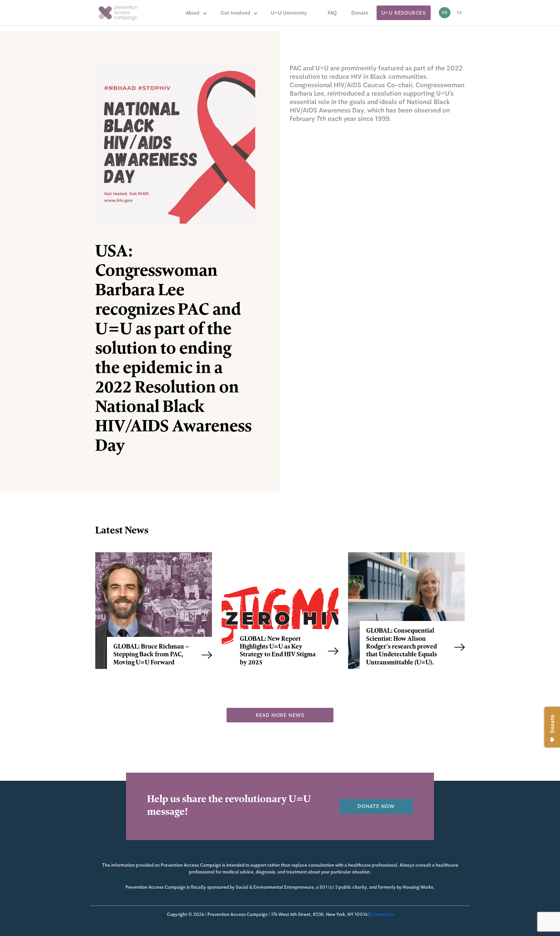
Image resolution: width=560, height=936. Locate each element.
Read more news (280, 715)
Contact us (382, 914)
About (193, 13)
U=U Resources (403, 13)
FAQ (332, 13)
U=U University (289, 13)
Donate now (376, 806)
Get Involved (235, 13)
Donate (359, 13)
